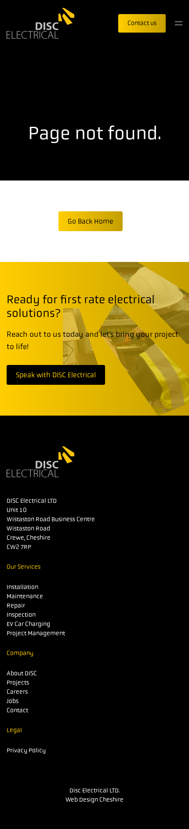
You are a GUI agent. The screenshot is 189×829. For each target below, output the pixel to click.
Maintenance (25, 596)
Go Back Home (90, 221)
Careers (17, 691)
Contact (17, 710)
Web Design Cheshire (94, 799)
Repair (16, 605)
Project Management (36, 633)
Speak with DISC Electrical (56, 375)
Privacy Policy (26, 750)
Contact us (141, 22)
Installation (22, 586)
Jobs (12, 700)
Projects (18, 682)
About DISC (22, 673)
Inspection (21, 614)
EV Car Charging (28, 623)
